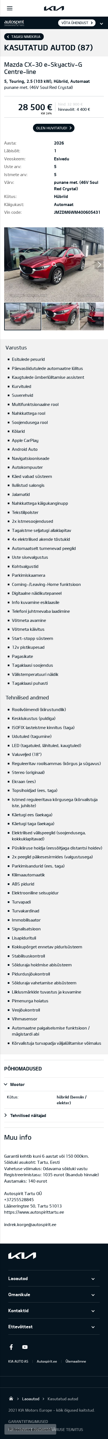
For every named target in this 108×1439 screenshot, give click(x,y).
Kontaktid (18, 1310)
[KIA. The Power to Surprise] (22, 1255)
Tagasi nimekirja (25, 36)
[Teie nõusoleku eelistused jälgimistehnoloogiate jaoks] (30, 1429)
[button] (54, 264)
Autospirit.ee (47, 1361)
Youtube (25, 1347)
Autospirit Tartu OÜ (11, 1398)
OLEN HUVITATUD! (51, 128)
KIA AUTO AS (18, 1361)
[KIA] (54, 8)
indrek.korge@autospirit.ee (30, 1224)
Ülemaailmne (76, 1361)
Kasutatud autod (63, 1398)
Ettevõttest (20, 1326)
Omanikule (19, 1294)
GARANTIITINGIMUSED (28, 1421)
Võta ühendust (74, 23)
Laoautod (18, 1278)
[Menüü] (9, 8)
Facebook (11, 1347)
